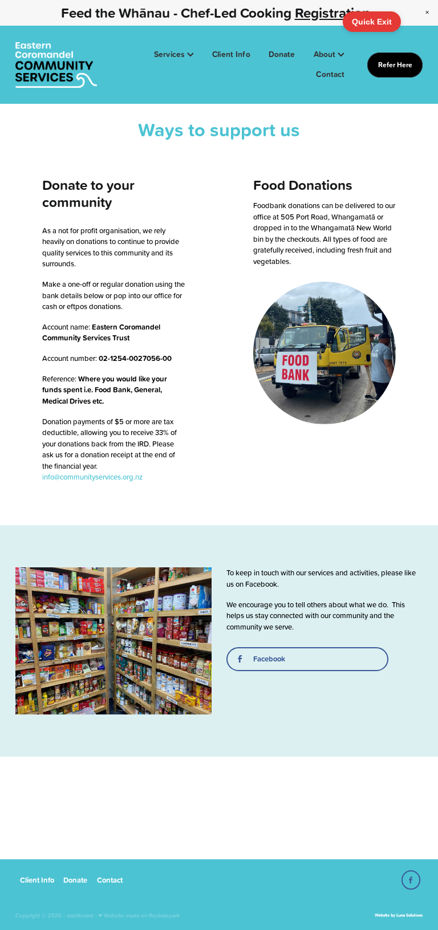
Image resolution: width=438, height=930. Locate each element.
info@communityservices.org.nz (92, 477)
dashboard (80, 915)
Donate (282, 54)
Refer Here (395, 65)
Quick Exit (372, 21)
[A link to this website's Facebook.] (411, 880)
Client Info (231, 54)
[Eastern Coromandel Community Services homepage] (56, 65)
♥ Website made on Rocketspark (139, 915)
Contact (330, 74)
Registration (332, 12)
